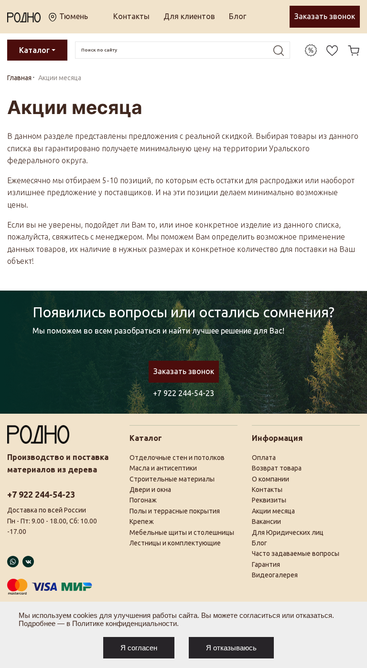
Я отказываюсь (231, 648)
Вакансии (266, 521)
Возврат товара (277, 468)
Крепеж (142, 521)
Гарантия (266, 564)
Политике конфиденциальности (124, 623)
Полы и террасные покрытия (175, 511)
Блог (237, 16)
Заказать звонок (324, 16)
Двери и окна (150, 489)
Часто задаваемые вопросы (295, 553)
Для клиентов (189, 16)
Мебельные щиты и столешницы (182, 532)
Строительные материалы (172, 479)
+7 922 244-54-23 (183, 393)
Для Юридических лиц (288, 532)
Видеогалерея (275, 575)
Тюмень (72, 16)
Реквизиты (269, 500)
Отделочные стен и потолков (177, 457)
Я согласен (138, 648)
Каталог (34, 50)
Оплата (264, 457)
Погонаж (143, 500)
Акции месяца (273, 511)
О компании (270, 479)
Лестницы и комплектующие (175, 543)
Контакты (131, 16)
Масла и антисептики (163, 468)
